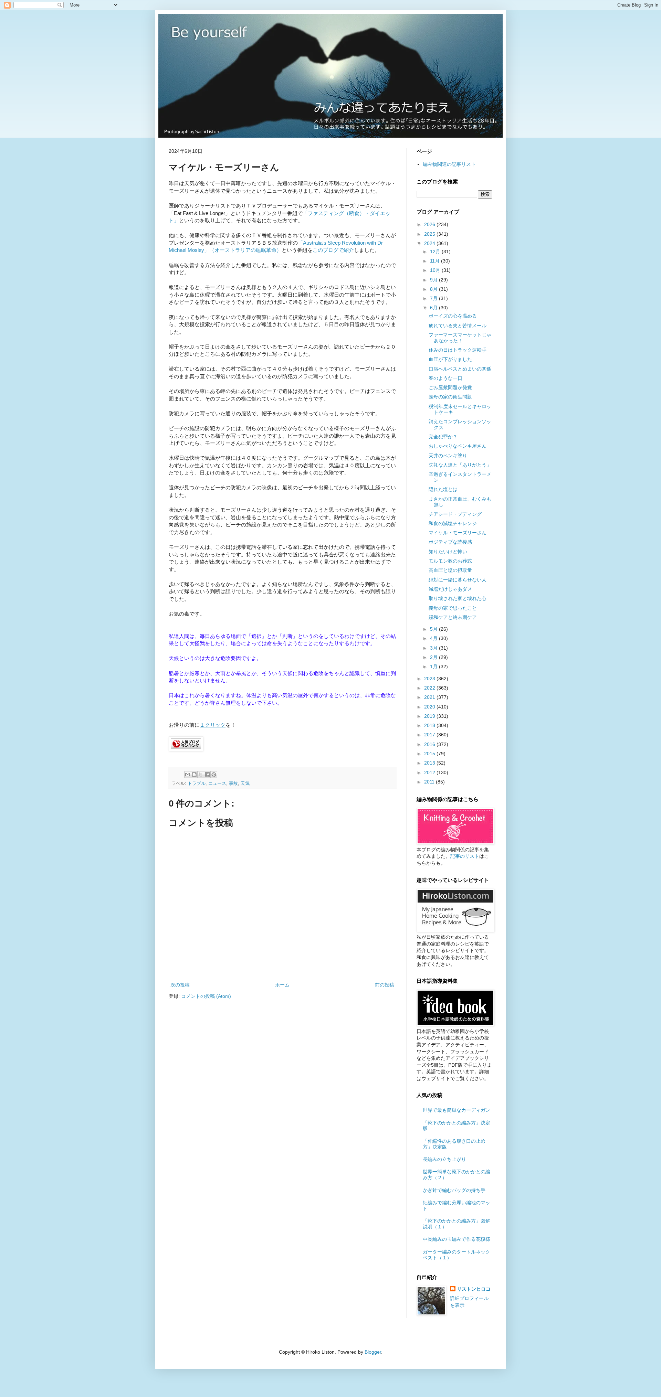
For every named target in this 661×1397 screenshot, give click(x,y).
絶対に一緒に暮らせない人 (457, 580)
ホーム (282, 985)
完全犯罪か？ (443, 436)
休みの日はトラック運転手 (457, 350)
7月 (434, 298)
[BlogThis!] (194, 774)
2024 (430, 243)
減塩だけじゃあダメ (450, 589)
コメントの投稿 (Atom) (206, 996)
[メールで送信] (187, 774)
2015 (430, 753)
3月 (434, 648)
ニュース (217, 783)
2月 (434, 657)
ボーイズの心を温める (453, 316)
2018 (430, 725)
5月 (434, 629)
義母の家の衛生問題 (450, 396)
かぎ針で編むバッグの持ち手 (454, 1190)
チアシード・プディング (455, 514)
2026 (430, 224)
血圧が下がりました (450, 359)
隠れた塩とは (443, 489)
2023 (430, 678)
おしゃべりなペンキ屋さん (457, 446)
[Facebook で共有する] (207, 774)
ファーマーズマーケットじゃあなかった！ (460, 337)
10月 (436, 270)
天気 (245, 783)
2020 (430, 707)
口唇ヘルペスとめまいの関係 (460, 369)
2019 (430, 716)
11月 (435, 261)
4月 (434, 638)
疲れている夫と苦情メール (457, 325)
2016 (430, 744)
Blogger (373, 1352)
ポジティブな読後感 (450, 542)
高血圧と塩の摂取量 (450, 570)
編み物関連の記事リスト (449, 164)
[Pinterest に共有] (213, 774)
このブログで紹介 (333, 250)
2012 (430, 772)
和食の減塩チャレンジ (453, 523)
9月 (434, 279)
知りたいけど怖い (448, 551)
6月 (434, 307)
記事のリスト (464, 856)
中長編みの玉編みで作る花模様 (456, 1239)
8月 (434, 289)
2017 (430, 734)
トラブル (197, 783)
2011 (430, 782)
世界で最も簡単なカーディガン (456, 1110)
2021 (430, 697)
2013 (430, 763)
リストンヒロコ (474, 1289)
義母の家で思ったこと (453, 608)
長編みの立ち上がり (444, 1159)
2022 (430, 688)
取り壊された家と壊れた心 (457, 598)
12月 (436, 251)
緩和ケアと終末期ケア (453, 617)
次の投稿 (180, 985)
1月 (434, 666)
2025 (430, 234)
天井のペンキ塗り (448, 455)
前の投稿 (384, 985)
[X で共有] (200, 774)
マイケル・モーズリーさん (457, 532)
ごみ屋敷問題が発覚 (450, 387)
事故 (233, 783)
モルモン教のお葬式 (450, 561)
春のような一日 (445, 378)
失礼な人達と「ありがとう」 (460, 465)
